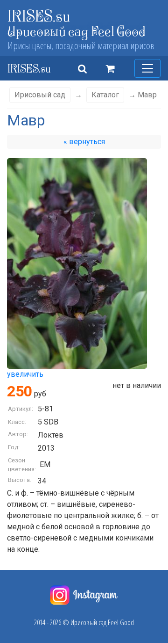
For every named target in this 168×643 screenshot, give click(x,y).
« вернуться (84, 141)
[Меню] (147, 68)
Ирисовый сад (39, 94)
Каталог (105, 94)
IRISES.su (38, 15)
